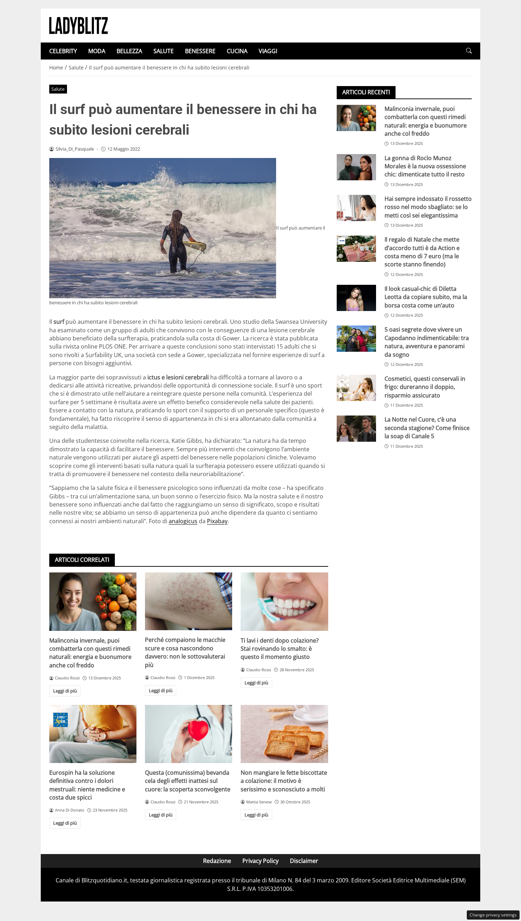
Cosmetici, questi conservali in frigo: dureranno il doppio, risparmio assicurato (425, 387)
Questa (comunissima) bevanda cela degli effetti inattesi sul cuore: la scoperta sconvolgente (187, 781)
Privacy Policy (260, 861)
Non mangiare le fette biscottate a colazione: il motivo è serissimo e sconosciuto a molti (284, 781)
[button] (469, 51)
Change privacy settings (493, 915)
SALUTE (163, 51)
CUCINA (237, 51)
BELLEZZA (129, 51)
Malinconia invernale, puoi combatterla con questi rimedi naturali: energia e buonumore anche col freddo (90, 653)
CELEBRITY (63, 51)
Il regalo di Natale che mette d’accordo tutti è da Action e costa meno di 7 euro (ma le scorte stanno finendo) (422, 252)
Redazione (217, 861)
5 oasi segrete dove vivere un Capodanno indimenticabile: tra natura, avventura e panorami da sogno (427, 342)
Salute (58, 89)
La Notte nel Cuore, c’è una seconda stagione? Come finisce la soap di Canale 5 (427, 428)
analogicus (183, 521)
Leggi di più (65, 691)
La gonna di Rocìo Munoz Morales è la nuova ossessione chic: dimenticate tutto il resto (425, 166)
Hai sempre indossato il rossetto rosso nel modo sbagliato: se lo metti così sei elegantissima (428, 207)
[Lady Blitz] (78, 25)
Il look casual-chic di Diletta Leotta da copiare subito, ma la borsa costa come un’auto (426, 297)
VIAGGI (268, 51)
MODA (96, 51)
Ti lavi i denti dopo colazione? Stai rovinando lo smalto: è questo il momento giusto (280, 649)
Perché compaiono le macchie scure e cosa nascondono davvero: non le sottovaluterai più (185, 652)
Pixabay (217, 521)
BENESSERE (200, 51)
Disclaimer (304, 861)
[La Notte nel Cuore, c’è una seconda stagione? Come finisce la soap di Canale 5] (356, 429)
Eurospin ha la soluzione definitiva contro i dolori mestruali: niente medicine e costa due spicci (87, 785)
